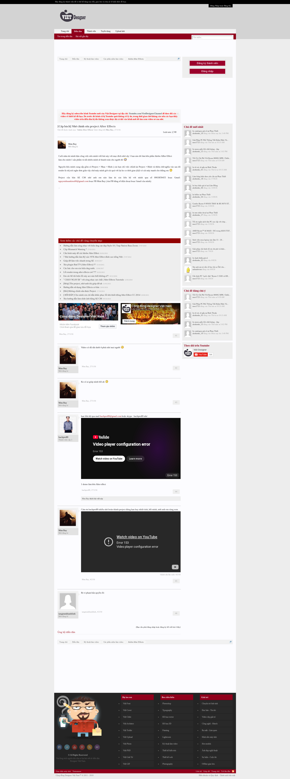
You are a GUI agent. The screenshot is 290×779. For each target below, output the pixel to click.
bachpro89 (63, 437)
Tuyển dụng (105, 31)
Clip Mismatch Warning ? (75, 249)
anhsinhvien (197, 269)
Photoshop (166, 703)
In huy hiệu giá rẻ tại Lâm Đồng (205, 185)
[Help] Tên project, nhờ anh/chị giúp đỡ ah (82, 283)
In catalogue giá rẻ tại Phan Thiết (205, 131)
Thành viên (91, 31)
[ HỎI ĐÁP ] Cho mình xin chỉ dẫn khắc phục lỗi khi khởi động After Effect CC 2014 (101, 295)
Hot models (206, 744)
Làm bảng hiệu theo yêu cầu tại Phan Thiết (209, 176)
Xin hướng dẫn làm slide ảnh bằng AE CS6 (82, 298)
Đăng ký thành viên (207, 63)
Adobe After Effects (85, 130)
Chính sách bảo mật (227, 775)
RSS (233, 771)
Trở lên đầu (225, 771)
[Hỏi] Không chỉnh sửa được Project (79, 291)
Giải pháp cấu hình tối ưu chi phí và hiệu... (209, 249)
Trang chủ (65, 31)
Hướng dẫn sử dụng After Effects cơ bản (81, 287)
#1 (176, 336)
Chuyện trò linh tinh (210, 703)
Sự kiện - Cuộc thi (209, 757)
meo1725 (196, 142)
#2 (176, 368)
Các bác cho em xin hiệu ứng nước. (79, 268)
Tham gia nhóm (107, 326)
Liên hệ (199, 771)
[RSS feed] (89, 749)
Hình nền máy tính (209, 737)
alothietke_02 (197, 260)
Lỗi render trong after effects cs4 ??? (79, 272)
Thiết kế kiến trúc (169, 750)
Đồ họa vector (168, 717)
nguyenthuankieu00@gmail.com (73, 181)
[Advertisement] (145, 47)
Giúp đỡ (206, 771)
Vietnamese (76, 771)
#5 (176, 581)
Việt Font (126, 703)
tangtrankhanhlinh (67, 613)
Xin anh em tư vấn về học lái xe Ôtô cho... (209, 267)
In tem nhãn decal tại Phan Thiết (205, 213)
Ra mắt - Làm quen (209, 730)
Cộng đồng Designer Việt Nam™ (74, 775)
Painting (165, 730)
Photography (167, 764)
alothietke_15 (197, 151)
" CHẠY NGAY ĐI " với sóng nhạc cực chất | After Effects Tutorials (93, 279)
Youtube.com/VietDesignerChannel (145, 113)
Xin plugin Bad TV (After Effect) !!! (79, 264)
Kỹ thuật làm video (170, 744)
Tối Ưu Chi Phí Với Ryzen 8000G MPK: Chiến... (211, 158)
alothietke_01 (197, 170)
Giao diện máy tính (63, 771)
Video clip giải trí (208, 717)
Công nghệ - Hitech (210, 723)
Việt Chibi (127, 717)
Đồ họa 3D (166, 723)
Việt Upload (128, 737)
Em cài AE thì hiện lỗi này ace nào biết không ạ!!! (86, 276)
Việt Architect (128, 723)
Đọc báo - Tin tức (209, 710)
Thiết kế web (167, 757)
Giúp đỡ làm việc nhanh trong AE (78, 260)
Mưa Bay (109, 130)
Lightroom (166, 737)
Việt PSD (127, 750)
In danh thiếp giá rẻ (200, 258)
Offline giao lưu (208, 764)
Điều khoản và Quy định (208, 775)
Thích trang (129, 321)
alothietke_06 (197, 188)
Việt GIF (126, 764)
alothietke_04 (197, 197)
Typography (167, 710)
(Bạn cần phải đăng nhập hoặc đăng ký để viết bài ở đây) (158, 627)
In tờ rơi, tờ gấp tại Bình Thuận (204, 167)
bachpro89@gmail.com (110, 416)
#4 (176, 492)
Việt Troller (127, 730)
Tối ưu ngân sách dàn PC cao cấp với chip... (209, 222)
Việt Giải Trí (128, 757)
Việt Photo (127, 744)
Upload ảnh (120, 31)
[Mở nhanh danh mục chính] (178, 59)
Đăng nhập (207, 71)
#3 (176, 402)
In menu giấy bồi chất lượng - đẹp (205, 149)
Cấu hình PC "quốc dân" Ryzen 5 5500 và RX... (211, 276)
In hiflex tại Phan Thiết (201, 195)
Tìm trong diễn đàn (64, 36)
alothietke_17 (197, 215)
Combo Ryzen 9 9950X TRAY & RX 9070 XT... (211, 204)
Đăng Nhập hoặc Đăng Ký (220, 6)
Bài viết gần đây (82, 36)
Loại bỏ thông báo (178, 113)
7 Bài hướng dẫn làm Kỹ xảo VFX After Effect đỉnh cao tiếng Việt (93, 257)
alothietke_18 (197, 179)
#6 (176, 613)
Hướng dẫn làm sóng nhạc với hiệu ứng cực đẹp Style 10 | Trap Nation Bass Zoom (100, 245)
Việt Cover (127, 710)
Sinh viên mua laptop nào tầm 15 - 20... (208, 240)
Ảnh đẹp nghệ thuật (210, 750)
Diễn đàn (78, 31)
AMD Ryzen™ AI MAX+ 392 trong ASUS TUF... (211, 231)
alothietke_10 (197, 133)
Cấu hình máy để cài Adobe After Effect (81, 253)
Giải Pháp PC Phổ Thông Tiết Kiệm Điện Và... (210, 140)
